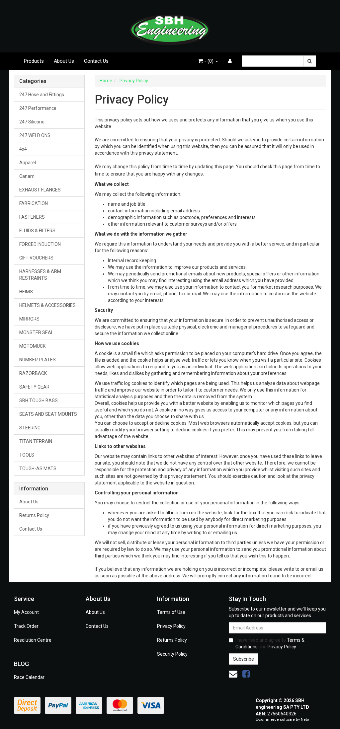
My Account (26, 612)
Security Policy (172, 654)
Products (34, 61)
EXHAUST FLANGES (40, 189)
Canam (27, 176)
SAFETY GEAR (34, 387)
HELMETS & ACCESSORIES (47, 305)
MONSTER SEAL (36, 332)
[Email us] (233, 674)
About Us (64, 61)
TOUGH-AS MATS (37, 468)
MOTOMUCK (32, 346)
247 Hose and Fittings (41, 94)
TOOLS (26, 455)
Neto (305, 719)
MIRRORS (29, 319)
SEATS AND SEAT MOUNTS (48, 414)
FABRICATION (33, 203)
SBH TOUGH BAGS (38, 400)
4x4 (23, 149)
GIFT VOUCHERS (36, 257)
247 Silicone (31, 121)
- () (209, 61)
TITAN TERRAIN (35, 441)
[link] (246, 674)
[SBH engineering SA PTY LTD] (170, 26)
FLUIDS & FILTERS (37, 230)
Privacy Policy (171, 626)
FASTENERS (32, 217)
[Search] (309, 61)
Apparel (27, 162)
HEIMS (26, 291)
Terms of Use (171, 612)
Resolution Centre (32, 640)
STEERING (30, 427)
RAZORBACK (33, 373)
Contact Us (96, 61)
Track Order (26, 626)
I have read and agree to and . (269, 643)
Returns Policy (34, 515)
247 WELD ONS (34, 135)
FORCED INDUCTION (40, 244)
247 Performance (37, 108)
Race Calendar (29, 677)
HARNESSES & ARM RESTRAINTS (40, 275)
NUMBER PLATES (37, 359)
